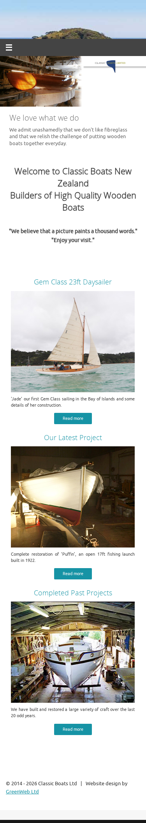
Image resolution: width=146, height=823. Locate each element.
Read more (73, 418)
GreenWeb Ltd (22, 792)
